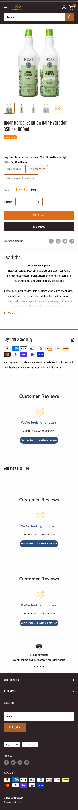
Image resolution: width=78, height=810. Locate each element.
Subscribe (14, 727)
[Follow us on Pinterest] (26, 762)
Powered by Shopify (12, 802)
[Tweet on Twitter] (64, 241)
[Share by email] (71, 241)
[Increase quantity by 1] (38, 202)
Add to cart (39, 215)
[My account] (64, 7)
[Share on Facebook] (51, 241)
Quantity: (8, 202)
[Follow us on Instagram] (19, 762)
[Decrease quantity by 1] (19, 202)
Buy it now (39, 227)
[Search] (69, 17)
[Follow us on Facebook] (6, 762)
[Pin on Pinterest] (58, 241)
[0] (71, 7)
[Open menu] (5, 7)
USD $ (27, 744)
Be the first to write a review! (39, 440)
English (9, 744)
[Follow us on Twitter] (13, 762)
